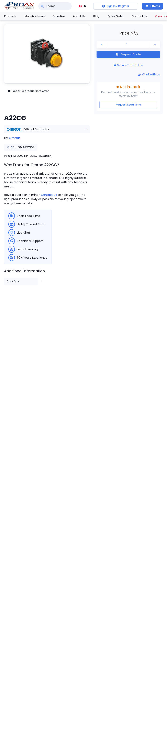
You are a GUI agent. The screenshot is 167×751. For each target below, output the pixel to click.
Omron (14, 138)
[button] (47, 53)
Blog (96, 16)
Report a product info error (30, 91)
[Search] (42, 6)
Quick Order (115, 16)
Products (10, 16)
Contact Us (139, 16)
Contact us (49, 195)
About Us (79, 16)
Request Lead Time (128, 105)
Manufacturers (34, 16)
